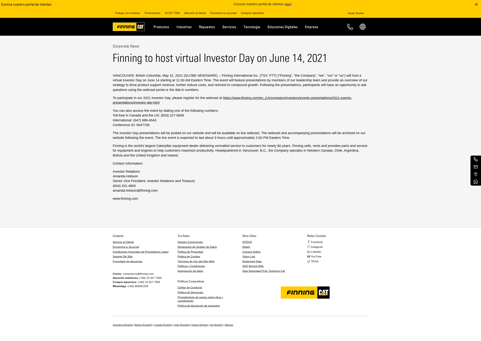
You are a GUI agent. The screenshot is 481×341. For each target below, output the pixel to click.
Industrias (184, 26)
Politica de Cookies (189, 256)
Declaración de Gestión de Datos (197, 246)
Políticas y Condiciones (191, 266)
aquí (288, 4)
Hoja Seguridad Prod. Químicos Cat (263, 270)
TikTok (314, 261)
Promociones (152, 12)
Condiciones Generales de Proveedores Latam (141, 251)
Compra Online (251, 251)
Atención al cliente (195, 12)
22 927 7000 (172, 12)
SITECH (247, 241)
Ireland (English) (199, 325)
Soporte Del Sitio (123, 256)
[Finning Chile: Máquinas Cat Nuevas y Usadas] (129, 27)
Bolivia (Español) (143, 325)
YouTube (316, 256)
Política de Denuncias (190, 292)
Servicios (229, 26)
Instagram (317, 246)
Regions (363, 27)
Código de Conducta (190, 287)
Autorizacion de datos (190, 270)
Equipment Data (252, 261)
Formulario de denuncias (127, 261)
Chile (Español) (182, 325)
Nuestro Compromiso (190, 241)
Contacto (350, 27)
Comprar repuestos (252, 12)
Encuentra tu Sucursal (126, 246)
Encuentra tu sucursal (223, 12)
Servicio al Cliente (123, 241)
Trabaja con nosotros (127, 12)
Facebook (317, 241)
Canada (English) (163, 325)
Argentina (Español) (123, 325)
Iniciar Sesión (356, 13)
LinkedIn (316, 251)
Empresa (311, 26)
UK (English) (216, 325)
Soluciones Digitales (282, 26)
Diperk (246, 246)
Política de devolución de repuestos (199, 305)
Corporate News (126, 46)
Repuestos (207, 26)
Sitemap (229, 325)
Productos (161, 26)
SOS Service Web (253, 266)
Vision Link (248, 256)
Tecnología (252, 26)
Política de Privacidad (190, 251)
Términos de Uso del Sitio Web (196, 261)
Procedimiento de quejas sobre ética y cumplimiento (200, 299)
